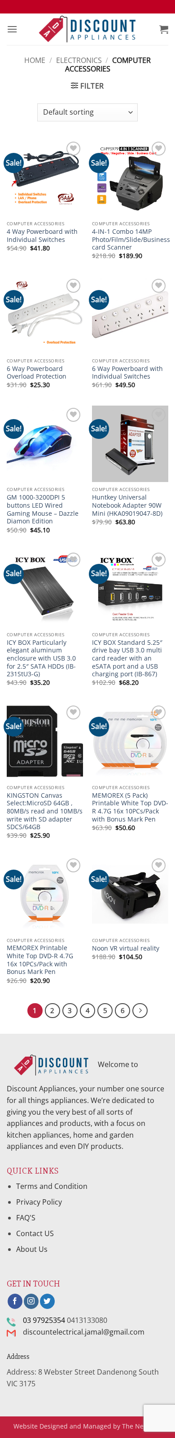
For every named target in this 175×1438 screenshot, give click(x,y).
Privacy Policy (39, 1202)
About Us (32, 1249)
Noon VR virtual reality (125, 948)
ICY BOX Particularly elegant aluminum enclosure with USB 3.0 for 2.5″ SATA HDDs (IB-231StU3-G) (41, 658)
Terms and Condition (52, 1186)
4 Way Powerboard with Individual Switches (42, 235)
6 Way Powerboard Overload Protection (36, 372)
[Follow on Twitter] (47, 1301)
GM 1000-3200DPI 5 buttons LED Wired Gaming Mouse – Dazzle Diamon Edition (43, 509)
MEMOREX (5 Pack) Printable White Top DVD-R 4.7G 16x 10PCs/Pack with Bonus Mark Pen (130, 807)
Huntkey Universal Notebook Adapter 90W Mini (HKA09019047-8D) (127, 505)
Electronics (79, 60)
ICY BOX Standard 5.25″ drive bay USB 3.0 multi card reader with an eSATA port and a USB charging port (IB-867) (127, 658)
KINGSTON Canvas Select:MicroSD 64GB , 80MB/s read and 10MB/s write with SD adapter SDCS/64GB (45, 811)
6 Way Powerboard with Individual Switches (127, 372)
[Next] (140, 1010)
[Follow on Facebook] (15, 1301)
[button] (12, 29)
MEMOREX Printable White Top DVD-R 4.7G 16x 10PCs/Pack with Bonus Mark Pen (40, 960)
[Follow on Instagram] (31, 1301)
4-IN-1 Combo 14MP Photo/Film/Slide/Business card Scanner (131, 239)
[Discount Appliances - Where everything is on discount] (87, 29)
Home (34, 60)
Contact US (35, 1233)
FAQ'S (25, 1218)
